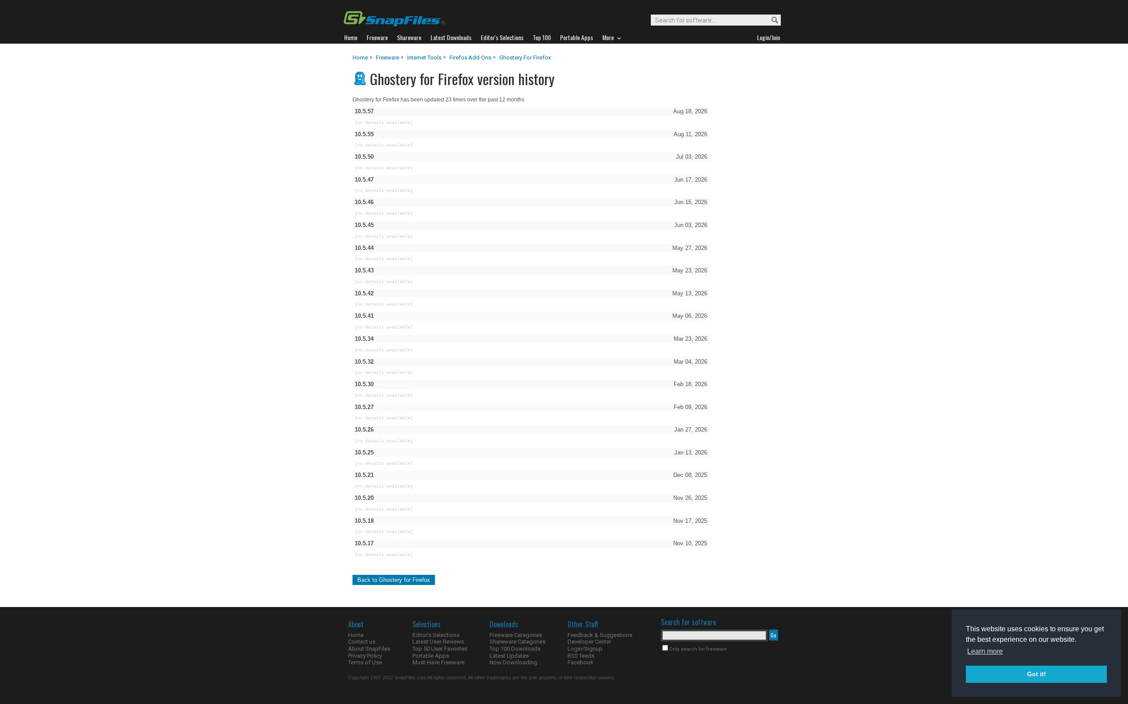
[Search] (771, 20)
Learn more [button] (985, 651)
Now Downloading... (515, 662)
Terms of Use (365, 662)
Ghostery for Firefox (525, 57)
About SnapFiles (369, 648)
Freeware (387, 57)
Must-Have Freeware (438, 662)
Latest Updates (509, 655)
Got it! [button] (1036, 674)
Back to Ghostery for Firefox (393, 580)
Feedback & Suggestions (600, 635)
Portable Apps (430, 655)
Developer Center (589, 641)
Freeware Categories (516, 635)
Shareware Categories (517, 641)
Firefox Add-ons (470, 57)
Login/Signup (585, 648)
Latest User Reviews (438, 641)
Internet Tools (424, 57)
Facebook (581, 662)
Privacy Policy (365, 655)
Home (360, 57)
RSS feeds (581, 655)
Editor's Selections (436, 635)
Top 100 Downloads (515, 648)
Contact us (361, 641)
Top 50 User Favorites (440, 648)
